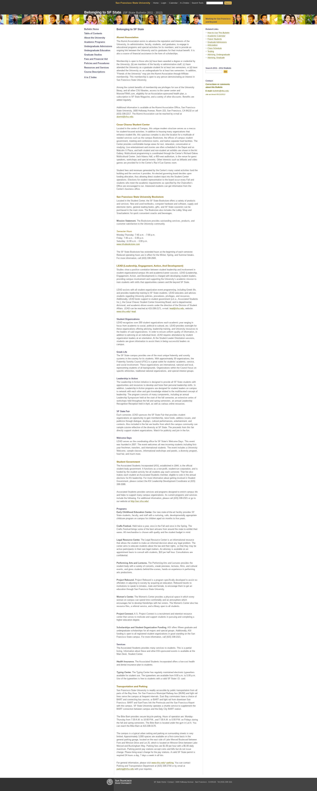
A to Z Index (90, 77)
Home (156, 3)
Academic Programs (94, 42)
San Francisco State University (133, 2)
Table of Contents (93, 33)
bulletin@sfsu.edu (221, 91)
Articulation (213, 45)
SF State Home (160, 782)
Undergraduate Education (97, 50)
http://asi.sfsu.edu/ (140, 501)
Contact (171, 782)
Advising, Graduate (216, 58)
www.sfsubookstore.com (128, 244)
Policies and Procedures (96, 63)
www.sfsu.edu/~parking (162, 762)
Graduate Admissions (217, 42)
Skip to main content (10, 1)
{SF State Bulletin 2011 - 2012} (142, 12)
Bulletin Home (91, 29)
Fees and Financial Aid (96, 59)
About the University (94, 37)
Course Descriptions (94, 72)
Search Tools (197, 3)
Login (163, 3)
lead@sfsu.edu (177, 308)
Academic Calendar (216, 36)
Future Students (215, 39)
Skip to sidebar (8, 8)
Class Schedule (215, 48)
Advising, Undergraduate (219, 54)
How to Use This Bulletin (218, 33)
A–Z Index (184, 3)
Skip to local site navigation (12, 5)
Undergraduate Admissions (98, 46)
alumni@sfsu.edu (125, 116)
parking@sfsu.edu (125, 769)
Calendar (173, 3)
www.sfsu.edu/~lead (126, 311)
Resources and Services (96, 67)
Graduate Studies (93, 54)
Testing (211, 51)
